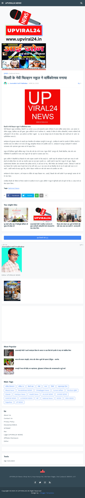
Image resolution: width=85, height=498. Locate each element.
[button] (2, 3)
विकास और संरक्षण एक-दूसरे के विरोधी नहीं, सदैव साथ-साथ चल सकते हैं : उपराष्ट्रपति (69, 225)
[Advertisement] (42, 323)
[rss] (50, 482)
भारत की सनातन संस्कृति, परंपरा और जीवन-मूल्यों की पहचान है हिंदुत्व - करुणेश (37, 359)
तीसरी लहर (31, 386)
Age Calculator (9, 461)
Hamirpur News (19, 394)
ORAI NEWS (69, 398)
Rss (5, 431)
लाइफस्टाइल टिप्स (62, 386)
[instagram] (45, 482)
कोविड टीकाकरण (9, 386)
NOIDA (59, 398)
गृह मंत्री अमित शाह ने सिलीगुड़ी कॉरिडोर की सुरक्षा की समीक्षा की (16, 225)
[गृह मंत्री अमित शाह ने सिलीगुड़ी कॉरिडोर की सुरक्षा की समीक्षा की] (16, 215)
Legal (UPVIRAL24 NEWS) (13, 435)
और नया (5, 245)
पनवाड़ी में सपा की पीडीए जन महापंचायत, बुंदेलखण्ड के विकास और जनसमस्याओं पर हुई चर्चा (40, 368)
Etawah (8, 394)
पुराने (81, 245)
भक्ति (39, 386)
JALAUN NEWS (47, 394)
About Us (7, 415)
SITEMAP (7, 428)
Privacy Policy (9, 422)
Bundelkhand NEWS (25, 390)
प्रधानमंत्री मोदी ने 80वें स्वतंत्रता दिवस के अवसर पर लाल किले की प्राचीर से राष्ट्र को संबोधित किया (43, 350)
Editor (6, 441)
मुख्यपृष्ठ (6, 73)
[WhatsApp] (37, 195)
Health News (33, 394)
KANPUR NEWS (10, 398)
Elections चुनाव (72, 390)
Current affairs (58, 390)
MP (37, 398)
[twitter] (40, 482)
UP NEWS (19, 402)
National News (14, 73)
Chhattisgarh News (42, 390)
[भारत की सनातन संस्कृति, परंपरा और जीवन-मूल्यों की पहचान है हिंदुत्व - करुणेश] (9, 361)
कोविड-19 (21, 386)
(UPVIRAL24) (22, 491)
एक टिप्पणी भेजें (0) (42, 238)
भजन (45, 386)
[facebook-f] (35, 482)
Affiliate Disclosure (11, 438)
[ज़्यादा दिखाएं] (46, 195)
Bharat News (9, 390)
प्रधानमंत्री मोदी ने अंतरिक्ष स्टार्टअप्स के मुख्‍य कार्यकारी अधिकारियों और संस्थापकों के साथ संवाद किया (42, 226)
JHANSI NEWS (62, 394)
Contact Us (8, 418)
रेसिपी (52, 386)
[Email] (41, 195)
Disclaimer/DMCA (10, 425)
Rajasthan (8, 402)
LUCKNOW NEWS (26, 398)
